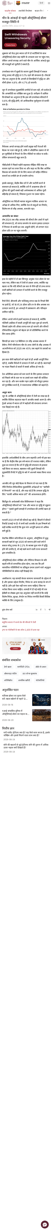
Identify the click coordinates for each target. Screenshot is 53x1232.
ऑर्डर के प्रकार (40, 667)
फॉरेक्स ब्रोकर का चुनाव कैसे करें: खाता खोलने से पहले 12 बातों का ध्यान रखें (14, 697)
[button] (45, 1224)
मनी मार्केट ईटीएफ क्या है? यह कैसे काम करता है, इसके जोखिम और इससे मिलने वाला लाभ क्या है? (27, 734)
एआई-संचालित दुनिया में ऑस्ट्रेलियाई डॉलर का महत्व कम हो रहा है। (15, 712)
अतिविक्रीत (8, 680)
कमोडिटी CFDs (23, 667)
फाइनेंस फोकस (10, 11)
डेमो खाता (7, 667)
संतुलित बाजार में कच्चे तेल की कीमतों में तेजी (19, 622)
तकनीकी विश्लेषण (25, 11)
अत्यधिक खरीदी (24, 680)
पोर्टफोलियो (40, 680)
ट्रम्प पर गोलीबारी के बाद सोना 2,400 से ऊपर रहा (21, 630)
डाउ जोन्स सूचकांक (30, 673)
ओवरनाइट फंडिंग (10, 673)
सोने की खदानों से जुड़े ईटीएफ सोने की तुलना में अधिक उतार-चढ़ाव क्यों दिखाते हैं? (26, 746)
